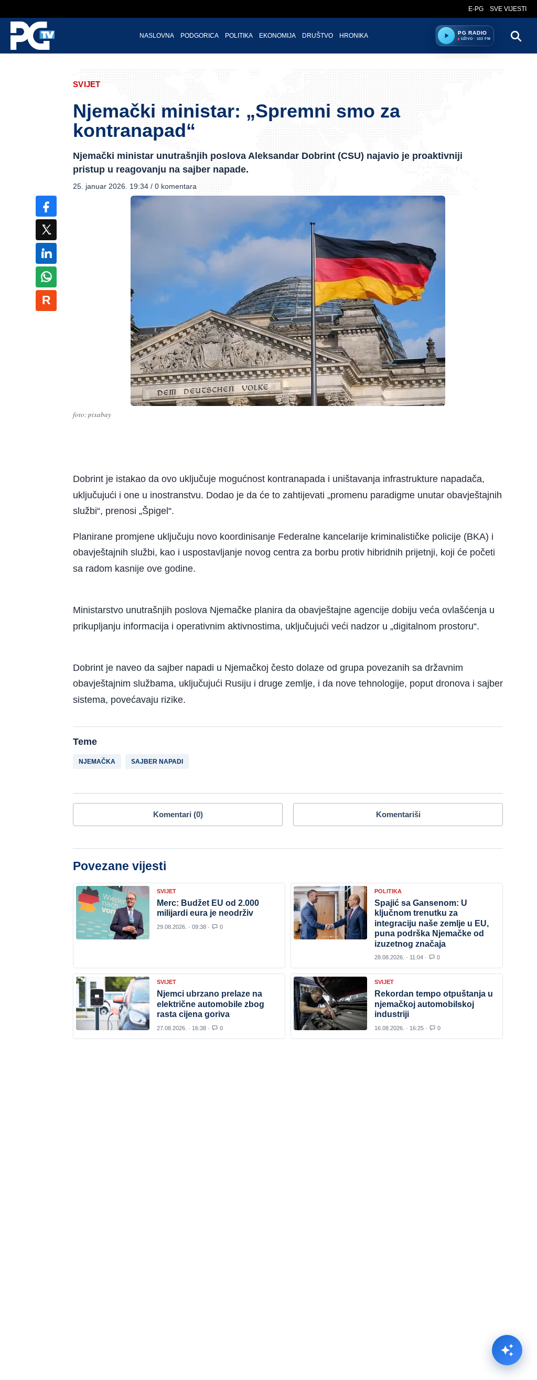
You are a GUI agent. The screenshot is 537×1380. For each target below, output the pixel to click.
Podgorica (199, 35)
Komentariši (398, 814)
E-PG (476, 9)
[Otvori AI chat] (507, 1350)
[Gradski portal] (41, 36)
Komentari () (178, 814)
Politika (239, 35)
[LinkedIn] (46, 253)
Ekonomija (277, 35)
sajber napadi (157, 761)
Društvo (317, 35)
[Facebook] (46, 206)
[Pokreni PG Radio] (446, 35)
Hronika (353, 35)
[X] (46, 229)
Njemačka (97, 761)
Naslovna (156, 35)
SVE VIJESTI (508, 9)
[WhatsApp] (46, 276)
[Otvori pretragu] (515, 36)
